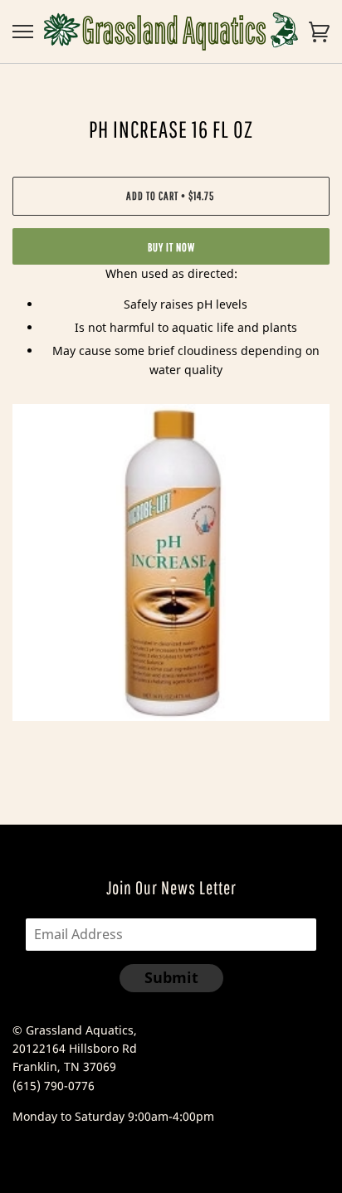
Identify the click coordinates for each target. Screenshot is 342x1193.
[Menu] (22, 32)
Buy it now (171, 247)
